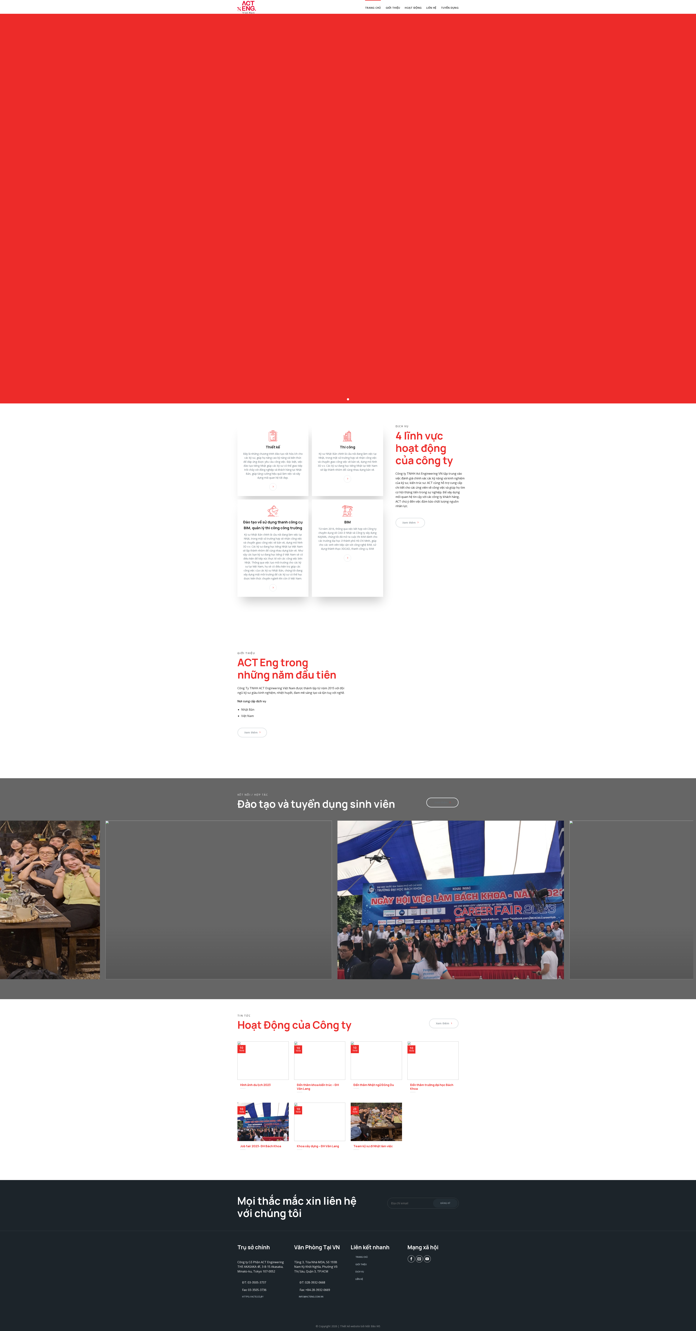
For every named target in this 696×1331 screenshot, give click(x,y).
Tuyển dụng (450, 7)
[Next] (675, 902)
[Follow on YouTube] (427, 1258)
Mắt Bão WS (372, 1326)
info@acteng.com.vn (311, 1296)
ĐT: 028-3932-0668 (312, 1282)
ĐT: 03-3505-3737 (254, 1282)
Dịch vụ (359, 1271)
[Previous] (16, 902)
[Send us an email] (419, 1258)
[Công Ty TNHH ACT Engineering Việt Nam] (255, 7)
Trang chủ (373, 7)
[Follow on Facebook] (411, 1258)
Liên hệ (431, 7)
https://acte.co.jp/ (253, 1296)
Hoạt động (413, 7)
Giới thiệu (393, 7)
